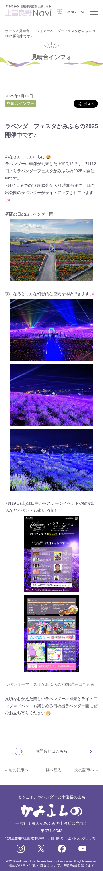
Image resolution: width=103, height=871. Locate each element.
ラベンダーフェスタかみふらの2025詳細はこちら (49, 684)
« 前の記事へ (17, 770)
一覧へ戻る (51, 770)
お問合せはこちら (51, 751)
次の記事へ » (86, 770)
